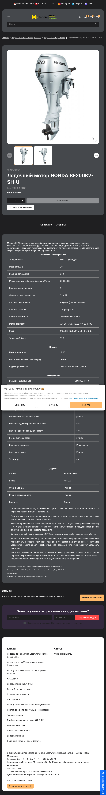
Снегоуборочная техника (19, 689)
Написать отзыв (92, 597)
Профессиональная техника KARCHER (25, 720)
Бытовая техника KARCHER (20, 684)
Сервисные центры (63, 654)
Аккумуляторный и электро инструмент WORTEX (26, 672)
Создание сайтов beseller (21, 786)
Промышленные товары (19, 730)
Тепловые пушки (15, 715)
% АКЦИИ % (13, 679)
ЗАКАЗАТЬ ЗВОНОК (103, 784)
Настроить (53, 405)
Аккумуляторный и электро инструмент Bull (28, 704)
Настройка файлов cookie (19, 780)
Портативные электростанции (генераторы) (28, 710)
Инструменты (14, 699)
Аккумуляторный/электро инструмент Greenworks (26, 663)
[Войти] (80, 17)
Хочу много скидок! (87, 617)
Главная (5, 38)
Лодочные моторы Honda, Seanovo (26, 38)
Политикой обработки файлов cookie (83, 398)
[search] (96, 24)
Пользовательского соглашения (66, 623)
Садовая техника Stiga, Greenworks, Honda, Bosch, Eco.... (27, 655)
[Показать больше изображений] (94, 139)
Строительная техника (18, 694)
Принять (86, 405)
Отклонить (20, 405)
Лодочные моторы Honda (54, 38)
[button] (96, 155)
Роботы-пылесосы (16, 725)
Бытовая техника (15, 736)
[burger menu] (8, 17)
